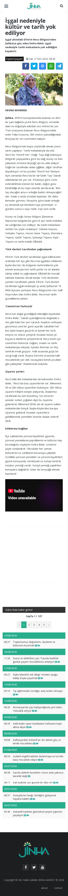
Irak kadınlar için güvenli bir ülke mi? (33, 782)
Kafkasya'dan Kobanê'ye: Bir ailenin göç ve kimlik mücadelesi (37, 741)
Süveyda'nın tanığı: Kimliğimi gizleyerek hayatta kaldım (34, 797)
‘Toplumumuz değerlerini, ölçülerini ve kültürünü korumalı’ (34, 643)
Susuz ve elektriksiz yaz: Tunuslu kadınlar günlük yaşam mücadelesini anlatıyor (36, 660)
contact (58, 888)
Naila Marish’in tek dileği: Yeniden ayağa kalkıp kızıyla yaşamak (35, 676)
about (44, 888)
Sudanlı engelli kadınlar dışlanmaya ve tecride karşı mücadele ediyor (38, 758)
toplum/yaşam (14, 58)
